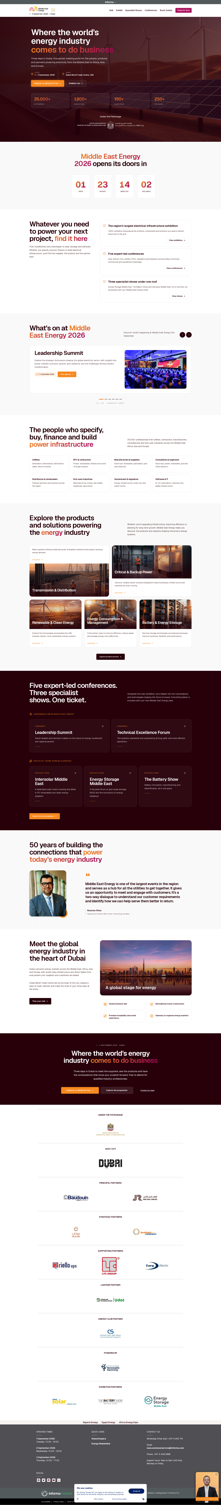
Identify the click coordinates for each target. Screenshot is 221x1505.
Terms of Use (72, 1502)
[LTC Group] (110, 1265)
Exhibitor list (74, 83)
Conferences (151, 10)
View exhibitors (176, 240)
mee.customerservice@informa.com (165, 1448)
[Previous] (182, 335)
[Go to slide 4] (113, 399)
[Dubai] (110, 1163)
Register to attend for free (46, 83)
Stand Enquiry (99, 1438)
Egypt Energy (108, 1422)
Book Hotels (166, 10)
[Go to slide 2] (106, 399)
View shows (177, 296)
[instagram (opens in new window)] (59, 1480)
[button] (110, 2)
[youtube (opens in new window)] (53, 1480)
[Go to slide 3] (109, 399)
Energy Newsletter (101, 1443)
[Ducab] (76, 1231)
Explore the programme (116, 1090)
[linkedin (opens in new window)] (48, 1480)
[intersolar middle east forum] (64, 1401)
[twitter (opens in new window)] (43, 1480)
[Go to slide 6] (120, 399)
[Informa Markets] (56, 1493)
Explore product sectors (109, 657)
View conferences (174, 268)
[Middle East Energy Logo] (42, 10)
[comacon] (110, 1299)
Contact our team (147, 1090)
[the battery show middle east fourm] (110, 1401)
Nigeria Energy (90, 1422)
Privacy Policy (59, 1502)
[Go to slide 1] (101, 399)
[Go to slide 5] (117, 399)
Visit (111, 10)
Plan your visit (39, 1001)
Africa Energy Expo (128, 1422)
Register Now (183, 10)
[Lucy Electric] (156, 1265)
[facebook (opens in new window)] (38, 1480)
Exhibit (119, 10)
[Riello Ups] (64, 1265)
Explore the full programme (43, 816)
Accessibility (45, 1502)
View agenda (65, 374)
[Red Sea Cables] (145, 1197)
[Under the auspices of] (110, 1129)
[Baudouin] (76, 1197)
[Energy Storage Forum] (156, 1401)
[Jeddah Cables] (145, 1231)
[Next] (189, 335)
